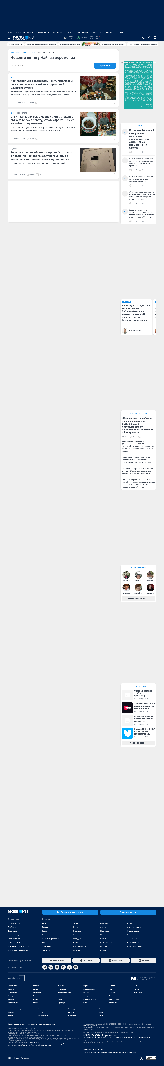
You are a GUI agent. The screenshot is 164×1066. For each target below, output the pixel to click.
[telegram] (44, 967)
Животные (46, 946)
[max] (63, 967)
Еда (43, 942)
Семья (103, 950)
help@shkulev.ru (23, 1045)
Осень (103, 927)
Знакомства (41, 32)
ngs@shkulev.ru (34, 1042)
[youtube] (75, 967)
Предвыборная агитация (18, 946)
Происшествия (106, 935)
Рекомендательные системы (93, 1049)
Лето (75, 935)
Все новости (29, 53)
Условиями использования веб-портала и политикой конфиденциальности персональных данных (117, 1037)
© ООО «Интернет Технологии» (19, 1058)
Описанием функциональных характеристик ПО (99, 1036)
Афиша (85, 32)
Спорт (129, 923)
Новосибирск (17, 53)
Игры (116, 32)
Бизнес (45, 927)
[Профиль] (155, 37)
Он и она (104, 923)
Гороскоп (94, 32)
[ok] (57, 967)
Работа (103, 939)
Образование (79, 950)
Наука (75, 942)
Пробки (82, 38)
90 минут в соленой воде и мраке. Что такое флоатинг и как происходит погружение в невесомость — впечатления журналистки (41, 156)
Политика (104, 931)
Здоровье (46, 950)
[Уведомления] (149, 37)
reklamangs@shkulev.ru (91, 1026)
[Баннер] (91, 44)
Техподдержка (14, 942)
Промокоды (28, 32)
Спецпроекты (133, 942)
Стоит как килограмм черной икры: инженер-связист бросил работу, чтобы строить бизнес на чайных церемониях (42, 120)
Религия (103, 946)
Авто (44, 923)
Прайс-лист (12, 927)
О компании (13, 931)
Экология (131, 935)
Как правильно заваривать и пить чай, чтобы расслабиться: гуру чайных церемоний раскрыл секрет (42, 84)
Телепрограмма (73, 32)
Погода (51, 32)
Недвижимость (14, 32)
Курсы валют (106, 32)
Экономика (132, 939)
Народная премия (134, 946)
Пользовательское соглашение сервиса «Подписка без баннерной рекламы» (109, 1053)
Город (44, 935)
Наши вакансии (14, 939)
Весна (44, 931)
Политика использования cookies (94, 1046)
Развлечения (106, 942)
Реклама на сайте (15, 923)
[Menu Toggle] (9, 37)
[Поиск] (143, 37)
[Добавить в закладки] (114, 103)
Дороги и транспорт (50, 939)
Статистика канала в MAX (19, 950)
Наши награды (14, 935)
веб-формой (47, 1045)
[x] (69, 967)
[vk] (50, 967)
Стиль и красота (134, 927)
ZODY (122, 32)
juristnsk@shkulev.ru (62, 1044)
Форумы (60, 32)
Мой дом (77, 939)
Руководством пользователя (93, 1034)
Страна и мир (133, 931)
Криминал (77, 927)
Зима (75, 923)
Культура (77, 931)
